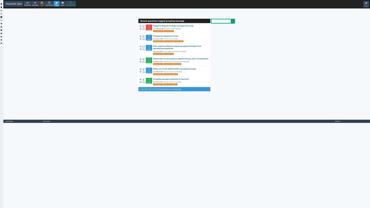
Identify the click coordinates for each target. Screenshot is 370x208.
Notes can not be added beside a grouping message (174, 69)
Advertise (337, 121)
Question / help (169, 28)
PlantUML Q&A (14, 4)
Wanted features (168, 38)
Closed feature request (170, 61)
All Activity (27, 5)
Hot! (42, 5)
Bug (166, 71)
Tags (56, 5)
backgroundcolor (179, 41)
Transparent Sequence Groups (165, 36)
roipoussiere (172, 71)
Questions (35, 5)
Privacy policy (46, 121)
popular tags (177, 89)
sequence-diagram (158, 31)
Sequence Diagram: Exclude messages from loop (173, 26)
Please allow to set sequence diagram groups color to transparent (180, 59)
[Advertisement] (70, 37)
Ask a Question (70, 5)
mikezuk (177, 51)
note (176, 74)
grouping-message (168, 31)
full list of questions (163, 89)
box (176, 84)
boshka (180, 61)
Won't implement (168, 51)
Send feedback (9, 121)
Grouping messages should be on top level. (171, 79)
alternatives (178, 64)
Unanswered (49, 5)
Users (62, 5)
